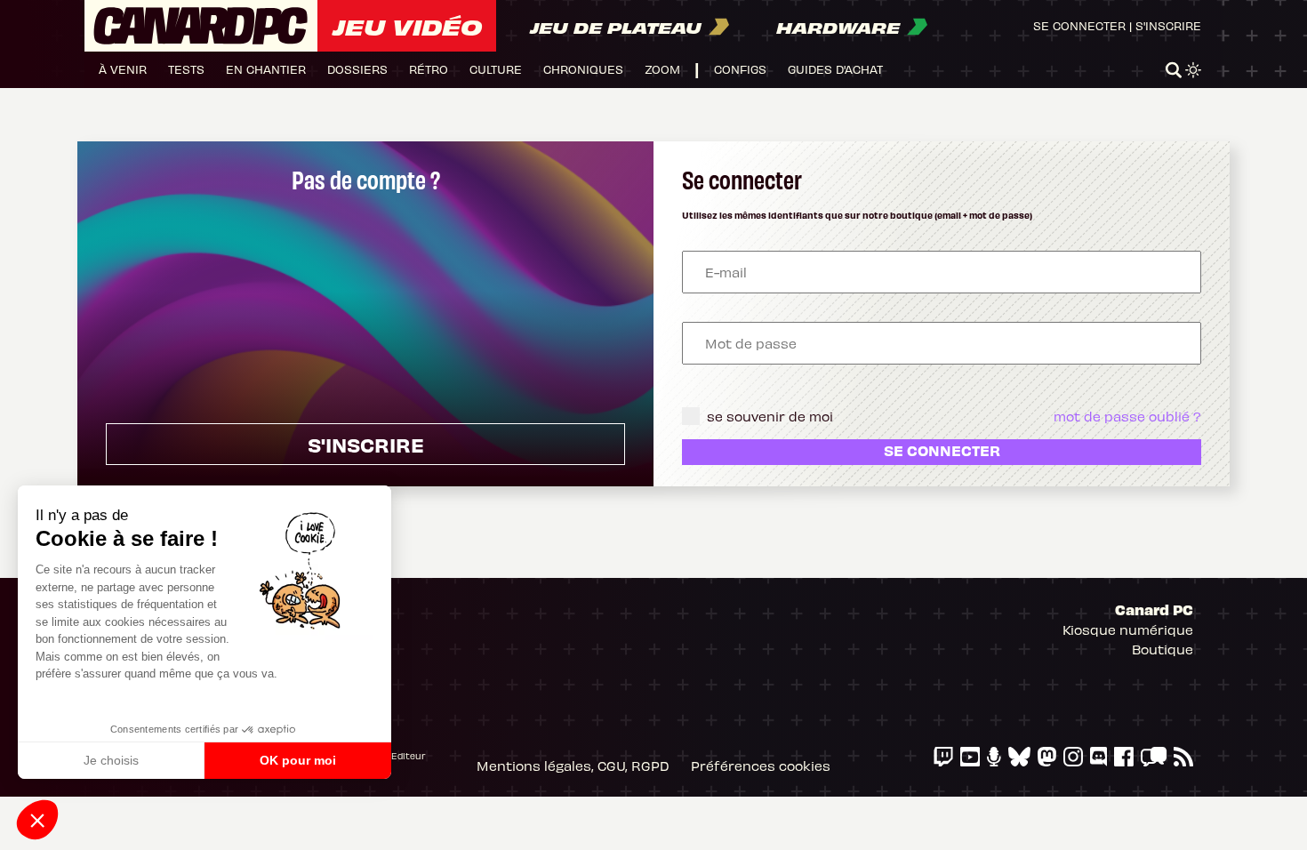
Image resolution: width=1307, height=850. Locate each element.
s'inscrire (366, 444)
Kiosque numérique (1127, 629)
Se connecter (1079, 25)
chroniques (583, 69)
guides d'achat (835, 69)
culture (495, 69)
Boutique (1162, 649)
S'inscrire (1168, 25)
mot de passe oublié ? (1127, 416)
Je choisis (111, 760)
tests (186, 69)
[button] (37, 819)
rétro (428, 69)
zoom (662, 69)
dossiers (357, 69)
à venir (123, 69)
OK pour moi (298, 760)
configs (740, 69)
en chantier (266, 69)
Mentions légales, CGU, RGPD (573, 766)
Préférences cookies (760, 766)
